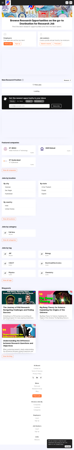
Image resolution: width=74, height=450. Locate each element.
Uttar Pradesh (46, 187)
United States (9, 209)
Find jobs (58, 44)
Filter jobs (37, 85)
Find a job (37, 386)
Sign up (17, 44)
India (6, 205)
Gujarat (44, 194)
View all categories (9, 240)
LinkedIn (37, 377)
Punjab (44, 190)
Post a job (8, 44)
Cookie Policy (59, 444)
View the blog (7, 356)
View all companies (9, 170)
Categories (37, 410)
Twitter (33, 377)
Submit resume (46, 44)
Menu (3, 2)
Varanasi (8, 187)
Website (37, 440)
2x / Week (20, 101)
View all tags (7, 280)
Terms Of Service (37, 371)
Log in (37, 418)
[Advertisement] (37, 62)
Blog (37, 391)
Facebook (40, 377)
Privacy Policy (37, 374)
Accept (68, 446)
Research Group (37, 389)
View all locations (9, 219)
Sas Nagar (8, 190)
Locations (37, 407)
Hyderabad (8, 194)
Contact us (37, 368)
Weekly (12, 101)
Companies (37, 404)
